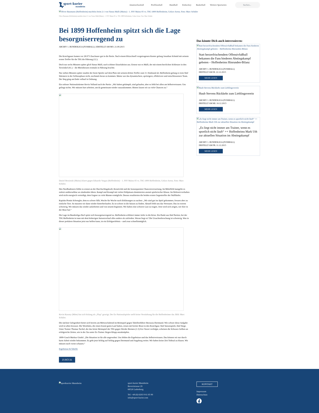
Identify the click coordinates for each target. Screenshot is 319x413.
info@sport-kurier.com (138, 398)
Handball (173, 5)
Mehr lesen (210, 78)
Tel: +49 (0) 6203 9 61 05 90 (140, 394)
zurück (67, 359)
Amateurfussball (136, 5)
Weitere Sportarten (218, 5)
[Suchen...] (238, 5)
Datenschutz (202, 395)
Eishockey (186, 5)
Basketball (200, 5)
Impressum (201, 391)
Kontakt (207, 384)
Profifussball (156, 5)
